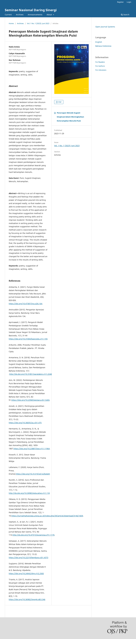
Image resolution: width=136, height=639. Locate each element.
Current (8, 14)
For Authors (100, 66)
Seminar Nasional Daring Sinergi (31, 10)
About (49, 14)
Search (126, 14)
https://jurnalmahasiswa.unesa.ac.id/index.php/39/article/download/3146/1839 (47, 515)
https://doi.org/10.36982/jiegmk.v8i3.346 (27, 599)
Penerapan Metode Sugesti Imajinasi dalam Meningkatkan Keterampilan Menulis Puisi (70, 117)
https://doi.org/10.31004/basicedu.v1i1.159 (28, 339)
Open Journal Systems (105, 26)
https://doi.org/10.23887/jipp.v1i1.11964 (32, 448)
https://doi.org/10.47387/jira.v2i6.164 (25, 303)
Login (129, 2)
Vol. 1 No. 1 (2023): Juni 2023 (38, 23)
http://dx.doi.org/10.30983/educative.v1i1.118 (29, 493)
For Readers (100, 62)
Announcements (35, 14)
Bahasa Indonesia (103, 46)
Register (120, 2)
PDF (59, 102)
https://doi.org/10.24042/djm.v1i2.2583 (26, 573)
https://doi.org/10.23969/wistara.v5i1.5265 (30, 400)
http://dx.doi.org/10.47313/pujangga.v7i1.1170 (33, 535)
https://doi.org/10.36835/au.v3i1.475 (25, 422)
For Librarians (100, 70)
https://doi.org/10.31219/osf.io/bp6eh (33, 474)
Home (11, 23)
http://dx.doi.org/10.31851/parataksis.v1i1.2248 (30, 374)
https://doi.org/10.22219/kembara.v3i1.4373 (28, 557)
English (98, 42)
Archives (20, 14)
